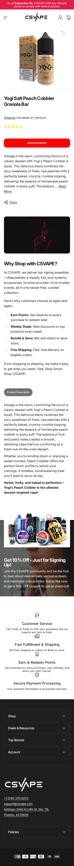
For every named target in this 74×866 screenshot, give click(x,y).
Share (13, 202)
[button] (14, 127)
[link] (26, 809)
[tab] (18, 392)
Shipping (9, 117)
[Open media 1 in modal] (63, 33)
